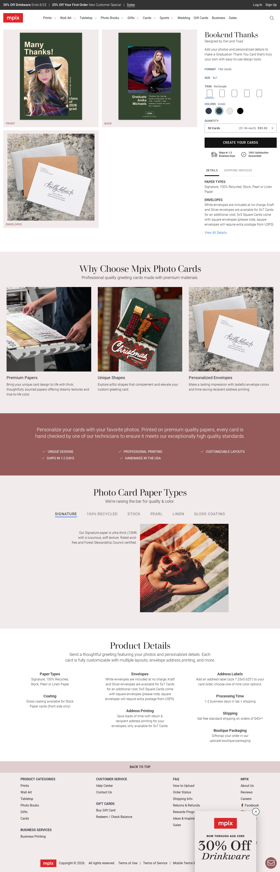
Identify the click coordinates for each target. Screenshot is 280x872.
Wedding (184, 18)
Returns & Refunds (186, 805)
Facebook (252, 805)
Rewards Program (186, 812)
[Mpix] (13, 18)
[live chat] (271, 863)
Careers (246, 799)
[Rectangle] (210, 93)
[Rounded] (222, 93)
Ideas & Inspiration (186, 818)
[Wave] (247, 93)
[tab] (212, 170)
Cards (147, 18)
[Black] (240, 111)
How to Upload (183, 786)
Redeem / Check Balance (114, 817)
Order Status (182, 792)
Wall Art (65, 18)
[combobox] (240, 128)
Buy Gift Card (105, 810)
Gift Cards (201, 18)
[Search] (272, 18)
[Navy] (209, 111)
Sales (131, 5)
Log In (257, 5)
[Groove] (234, 93)
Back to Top (140, 767)
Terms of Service (155, 863)
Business (218, 18)
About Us (247, 786)
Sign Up (271, 5)
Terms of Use (127, 863)
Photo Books (110, 18)
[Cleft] (259, 93)
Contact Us (104, 792)
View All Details (216, 233)
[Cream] (230, 111)
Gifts (130, 18)
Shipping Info (182, 799)
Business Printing (33, 836)
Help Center (104, 786)
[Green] (219, 111)
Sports (164, 18)
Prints (47, 18)
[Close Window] (256, 811)
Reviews (247, 792)
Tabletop (86, 18)
